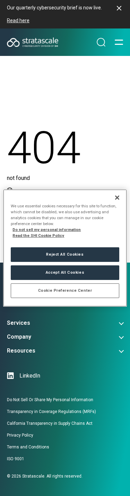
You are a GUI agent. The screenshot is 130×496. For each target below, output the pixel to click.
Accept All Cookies (65, 272)
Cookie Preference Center (65, 290)
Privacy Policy (20, 435)
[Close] (117, 197)
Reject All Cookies (65, 254)
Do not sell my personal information (46, 229)
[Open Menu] (119, 42)
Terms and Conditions (28, 447)
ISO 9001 (15, 458)
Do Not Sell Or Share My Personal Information (50, 399)
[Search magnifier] (101, 42)
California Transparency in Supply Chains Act (50, 423)
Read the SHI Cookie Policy (38, 235)
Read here (18, 20)
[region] (65, 248)
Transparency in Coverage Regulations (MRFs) (51, 411)
